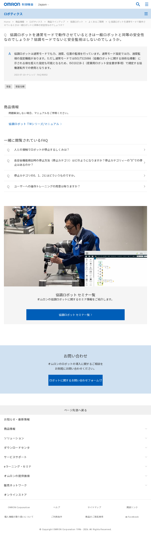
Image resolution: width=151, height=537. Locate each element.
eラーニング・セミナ (17, 466)
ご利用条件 (56, 516)
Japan (42, 4)
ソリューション (14, 438)
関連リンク (132, 507)
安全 (8, 86)
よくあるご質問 (96, 21)
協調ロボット (76, 21)
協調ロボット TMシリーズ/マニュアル (34, 124)
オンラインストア (15, 495)
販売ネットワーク (15, 485)
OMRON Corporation (19, 507)
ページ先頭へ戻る (75, 410)
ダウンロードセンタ (17, 447)
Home (7, 21)
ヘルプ (56, 507)
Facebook (133, 516)
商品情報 (20, 21)
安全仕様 (20, 86)
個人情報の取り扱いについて (18, 516)
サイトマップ (94, 507)
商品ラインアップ (56, 21)
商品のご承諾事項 (94, 516)
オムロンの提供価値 (17, 476)
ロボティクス (35, 21)
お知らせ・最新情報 (17, 419)
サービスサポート (15, 457)
